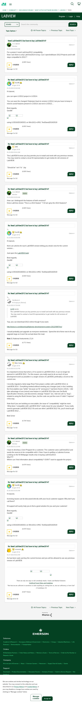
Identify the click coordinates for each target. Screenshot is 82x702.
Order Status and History (26, 653)
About (22, 663)
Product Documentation (19, 672)
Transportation (26, 644)
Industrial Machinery (64, 642)
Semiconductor (15, 644)
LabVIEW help (23, 253)
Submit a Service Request (63, 672)
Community (13, 10)
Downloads (6, 672)
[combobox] (43, 24)
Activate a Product (47, 672)
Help (78, 16)
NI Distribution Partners (10, 653)
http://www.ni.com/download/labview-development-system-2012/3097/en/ (34, 327)
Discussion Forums (26, 10)
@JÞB (12, 309)
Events (66, 663)
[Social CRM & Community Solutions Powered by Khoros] (47, 614)
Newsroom (42, 663)
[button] (9, 65)
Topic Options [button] (10, 31)
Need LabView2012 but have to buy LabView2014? (27, 41)
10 (14, 599)
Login (71, 16)
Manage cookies (36, 697)
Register (62, 16)
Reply (71, 65)
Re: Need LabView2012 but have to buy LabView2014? (28, 80)
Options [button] (71, 45)
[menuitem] (72, 4)
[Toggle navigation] (12, 4)
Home (5, 10)
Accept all (47, 698)
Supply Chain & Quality (55, 663)
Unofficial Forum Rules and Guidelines (41, 583)
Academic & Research (10, 642)
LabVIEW (62, 10)
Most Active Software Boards (46, 10)
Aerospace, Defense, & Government (29, 642)
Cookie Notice (32, 686)
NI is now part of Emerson (11, 663)
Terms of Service (54, 653)
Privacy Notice (19, 686)
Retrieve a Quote (42, 653)
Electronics (46, 642)
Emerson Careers (31, 663)
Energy (54, 642)
